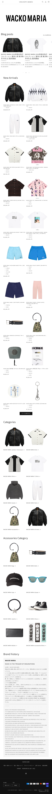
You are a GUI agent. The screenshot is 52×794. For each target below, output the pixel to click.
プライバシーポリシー (29, 765)
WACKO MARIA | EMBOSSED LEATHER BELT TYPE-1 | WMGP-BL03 (13, 336)
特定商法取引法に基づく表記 (28, 768)
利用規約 (19, 768)
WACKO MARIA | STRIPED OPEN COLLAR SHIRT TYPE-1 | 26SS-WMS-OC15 (14, 201)
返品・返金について (18, 765)
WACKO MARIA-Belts (31, 566)
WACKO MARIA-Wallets (9, 645)
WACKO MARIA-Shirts (9, 476)
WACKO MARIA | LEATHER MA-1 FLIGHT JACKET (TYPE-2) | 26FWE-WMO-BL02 (14, 105)
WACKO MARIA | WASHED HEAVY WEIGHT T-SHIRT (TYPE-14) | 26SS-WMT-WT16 (14, 233)
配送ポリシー (41, 790)
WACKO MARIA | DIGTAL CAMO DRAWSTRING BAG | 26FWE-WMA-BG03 (36, 336)
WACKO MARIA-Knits (31, 450)
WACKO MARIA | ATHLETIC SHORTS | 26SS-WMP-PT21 (36, 265)
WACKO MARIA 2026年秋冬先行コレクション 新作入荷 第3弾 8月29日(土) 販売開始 (12, 56)
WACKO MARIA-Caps (8, 592)
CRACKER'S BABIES (14, 790)
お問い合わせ (38, 765)
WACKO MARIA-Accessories (10, 529)
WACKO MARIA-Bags (8, 566)
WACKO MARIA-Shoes (32, 619)
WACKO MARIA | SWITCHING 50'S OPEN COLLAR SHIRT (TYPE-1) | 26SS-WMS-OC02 (36, 137)
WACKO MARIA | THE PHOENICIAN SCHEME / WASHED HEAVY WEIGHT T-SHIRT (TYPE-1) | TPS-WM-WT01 (36, 233)
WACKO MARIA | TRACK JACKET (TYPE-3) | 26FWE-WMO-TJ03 (37, 105)
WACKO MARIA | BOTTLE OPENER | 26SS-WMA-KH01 (36, 403)
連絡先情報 (44, 765)
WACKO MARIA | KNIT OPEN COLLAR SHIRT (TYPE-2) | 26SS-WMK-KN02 (13, 168)
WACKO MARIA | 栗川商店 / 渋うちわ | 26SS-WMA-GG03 (14, 368)
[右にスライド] (28, 72)
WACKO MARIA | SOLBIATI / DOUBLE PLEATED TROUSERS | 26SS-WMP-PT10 (35, 303)
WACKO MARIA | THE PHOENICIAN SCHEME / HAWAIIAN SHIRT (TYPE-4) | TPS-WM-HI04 (37, 168)
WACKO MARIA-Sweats (9, 503)
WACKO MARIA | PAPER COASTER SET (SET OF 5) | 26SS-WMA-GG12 (14, 404)
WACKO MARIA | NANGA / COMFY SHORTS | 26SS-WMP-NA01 (14, 303)
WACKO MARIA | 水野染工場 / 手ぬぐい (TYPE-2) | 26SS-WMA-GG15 (37, 369)
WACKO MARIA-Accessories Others (35, 645)
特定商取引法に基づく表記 (44, 791)
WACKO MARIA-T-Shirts (32, 476)
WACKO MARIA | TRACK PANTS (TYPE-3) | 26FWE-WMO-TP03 (14, 137)
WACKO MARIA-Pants (31, 503)
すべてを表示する (47, 35)
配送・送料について (8, 765)
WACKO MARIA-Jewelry (9, 619)
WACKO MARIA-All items (32, 529)
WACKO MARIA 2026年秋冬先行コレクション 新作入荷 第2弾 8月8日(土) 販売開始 (36, 56)
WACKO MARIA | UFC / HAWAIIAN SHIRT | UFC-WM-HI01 (37, 200)
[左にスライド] (23, 72)
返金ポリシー (21, 790)
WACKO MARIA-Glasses (32, 592)
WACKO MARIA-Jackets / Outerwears (13, 450)
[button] (2, 1)
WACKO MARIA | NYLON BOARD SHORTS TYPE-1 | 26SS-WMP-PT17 (14, 266)
